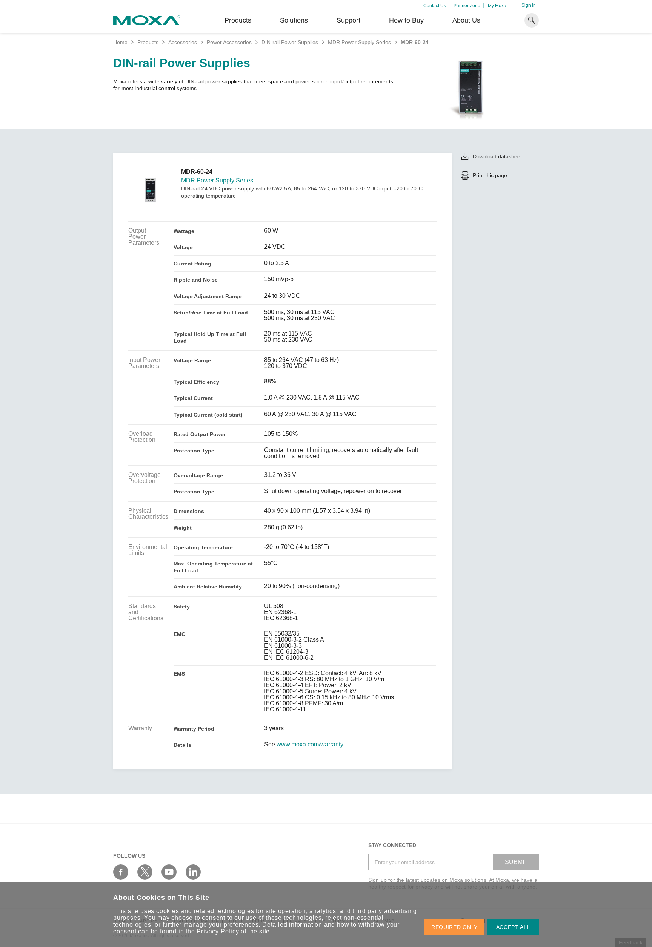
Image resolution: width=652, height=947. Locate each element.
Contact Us (434, 5)
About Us (466, 20)
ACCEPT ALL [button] (513, 927)
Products (147, 42)
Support (348, 20)
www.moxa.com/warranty (310, 745)
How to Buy (406, 20)
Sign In (528, 5)
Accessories (182, 42)
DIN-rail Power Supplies (289, 42)
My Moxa (497, 5)
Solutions (294, 20)
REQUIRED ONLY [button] (454, 927)
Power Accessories (229, 42)
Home (120, 42)
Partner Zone (467, 5)
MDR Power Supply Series (359, 42)
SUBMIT (516, 862)
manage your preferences (220, 924)
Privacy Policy (218, 931)
